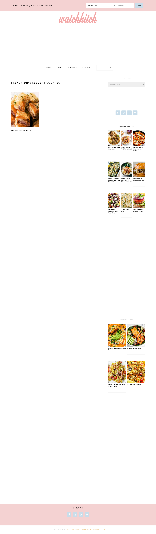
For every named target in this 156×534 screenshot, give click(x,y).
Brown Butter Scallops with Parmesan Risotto (126, 180)
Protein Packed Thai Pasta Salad (126, 148)
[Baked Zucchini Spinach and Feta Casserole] (114, 176)
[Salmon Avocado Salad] (136, 346)
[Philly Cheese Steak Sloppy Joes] (139, 176)
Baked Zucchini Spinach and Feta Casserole (114, 180)
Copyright (86, 529)
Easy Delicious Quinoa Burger (138, 210)
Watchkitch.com (74, 529)
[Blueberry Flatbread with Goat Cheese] (114, 207)
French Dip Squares (21, 130)
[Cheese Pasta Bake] (126, 207)
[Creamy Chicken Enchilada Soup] (117, 346)
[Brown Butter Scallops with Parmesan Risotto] (126, 176)
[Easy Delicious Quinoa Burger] (139, 207)
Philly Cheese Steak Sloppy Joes (138, 179)
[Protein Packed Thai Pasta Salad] (126, 145)
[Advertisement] (78, 45)
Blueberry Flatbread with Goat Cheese (113, 211)
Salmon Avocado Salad (134, 348)
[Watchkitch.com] (78, 24)
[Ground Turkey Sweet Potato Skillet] (139, 145)
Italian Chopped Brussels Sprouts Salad (116, 385)
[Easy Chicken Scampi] (136, 382)
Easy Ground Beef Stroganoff (114, 148)
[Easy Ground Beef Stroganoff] (114, 145)
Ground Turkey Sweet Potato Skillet (138, 149)
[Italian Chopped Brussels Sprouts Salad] (117, 382)
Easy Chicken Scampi (134, 384)
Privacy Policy (99, 529)
